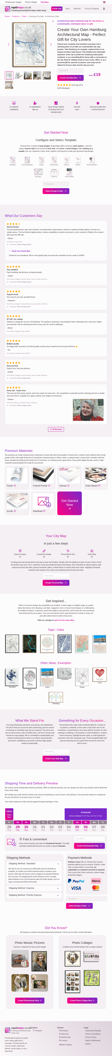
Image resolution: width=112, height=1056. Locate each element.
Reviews (64, 1031)
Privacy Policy (90, 1037)
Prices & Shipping (92, 9)
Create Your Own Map (54, 759)
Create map (57, 9)
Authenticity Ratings (93, 1031)
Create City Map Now (69, 78)
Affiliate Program (65, 1045)
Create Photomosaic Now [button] (28, 1000)
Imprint (88, 1044)
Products (38, 1031)
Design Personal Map (54, 583)
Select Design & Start (54, 191)
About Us (64, 1034)
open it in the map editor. (64, 620)
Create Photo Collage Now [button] (81, 1000)
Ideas (68, 9)
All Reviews (57, 429)
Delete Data (66, 1037)
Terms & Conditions (93, 1034)
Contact (64, 1040)
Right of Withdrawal (93, 1040)
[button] (9, 75)
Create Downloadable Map (88, 846)
